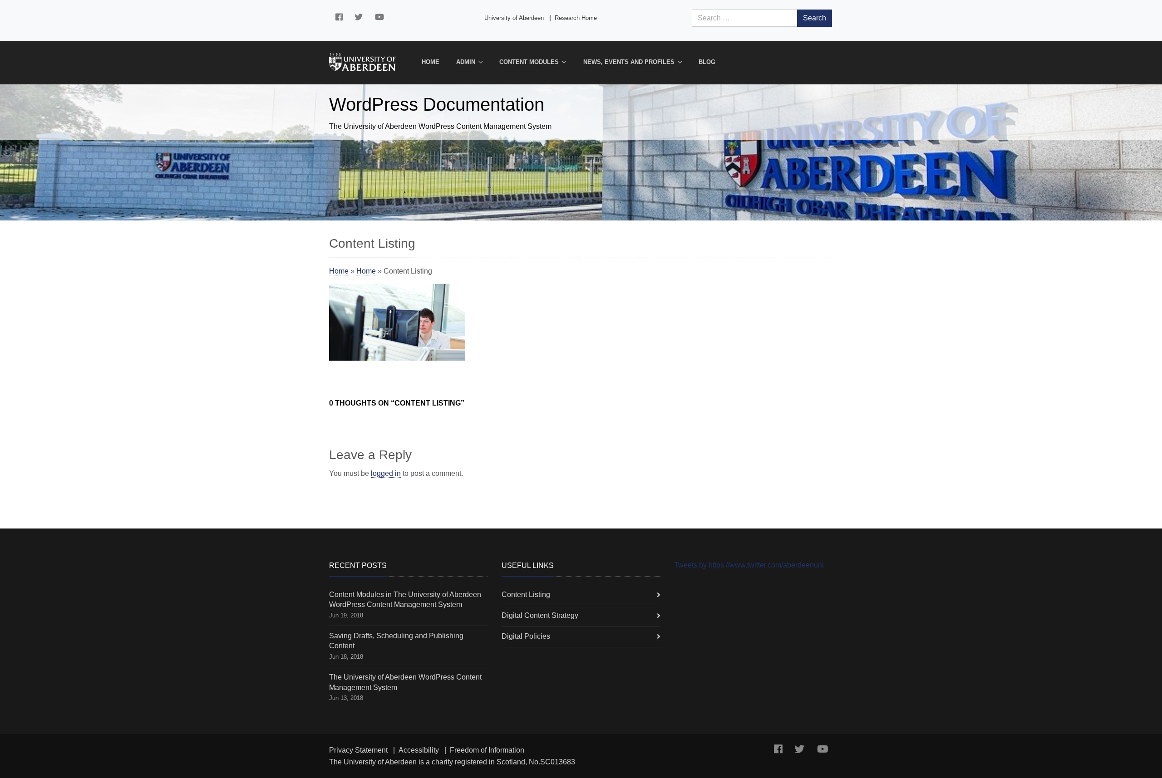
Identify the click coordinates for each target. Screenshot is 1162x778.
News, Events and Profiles (629, 62)
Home (430, 62)
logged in (386, 473)
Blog (707, 62)
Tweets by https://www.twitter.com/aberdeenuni (749, 565)
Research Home (576, 18)
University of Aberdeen (514, 18)
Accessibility (419, 750)
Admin (465, 62)
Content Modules (529, 62)
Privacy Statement (358, 750)
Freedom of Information (487, 750)
